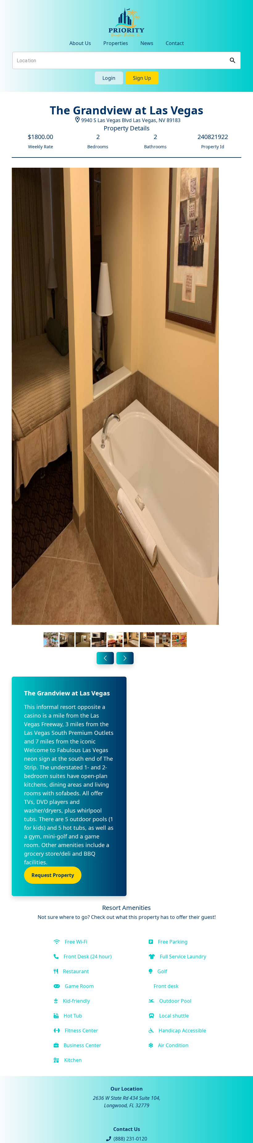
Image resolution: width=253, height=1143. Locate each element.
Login (108, 78)
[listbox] (115, 408)
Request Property (52, 875)
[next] (125, 658)
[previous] (105, 658)
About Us (80, 43)
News (146, 43)
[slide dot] (51, 639)
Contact (175, 43)
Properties (115, 43)
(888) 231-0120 (130, 1138)
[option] (115, 408)
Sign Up (142, 78)
